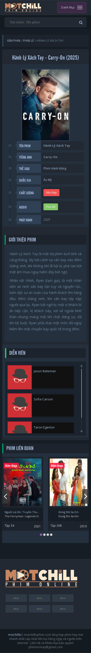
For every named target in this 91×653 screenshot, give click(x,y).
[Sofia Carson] (20, 405)
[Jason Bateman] (20, 377)
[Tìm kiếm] (81, 22)
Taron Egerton (44, 427)
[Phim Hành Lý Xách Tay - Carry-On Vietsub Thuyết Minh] (23, 7)
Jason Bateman (45, 371)
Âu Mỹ (47, 180)
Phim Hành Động (54, 168)
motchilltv (14, 635)
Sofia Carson (43, 399)
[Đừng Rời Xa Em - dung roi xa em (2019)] (68, 482)
